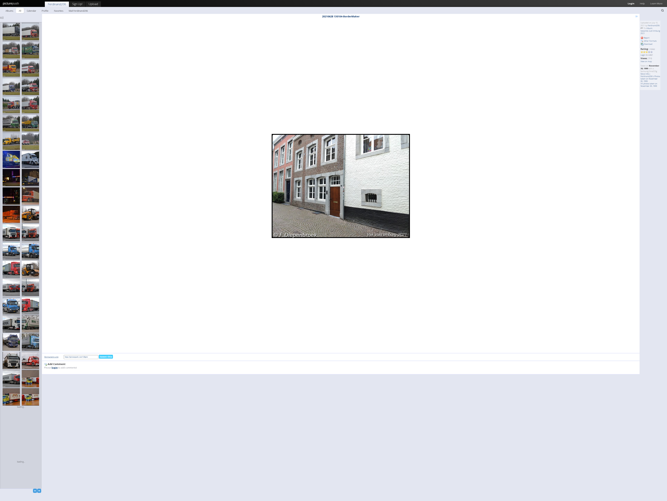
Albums (9, 10)
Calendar (31, 10)
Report (646, 37)
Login (631, 3)
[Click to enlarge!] (341, 186)
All (20, 10)
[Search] (662, 10)
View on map (646, 61)
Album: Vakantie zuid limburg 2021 (650, 31)
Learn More (656, 3)
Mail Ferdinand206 (78, 10)
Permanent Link (51, 356)
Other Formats (650, 41)
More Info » (645, 74)
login (55, 367)
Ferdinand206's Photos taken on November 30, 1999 (650, 78)
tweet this (106, 356)
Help (642, 3)
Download (647, 44)
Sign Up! (77, 4)
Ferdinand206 (57, 4)
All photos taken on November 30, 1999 (649, 84)
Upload (93, 4)
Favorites (58, 10)
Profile (45, 10)
